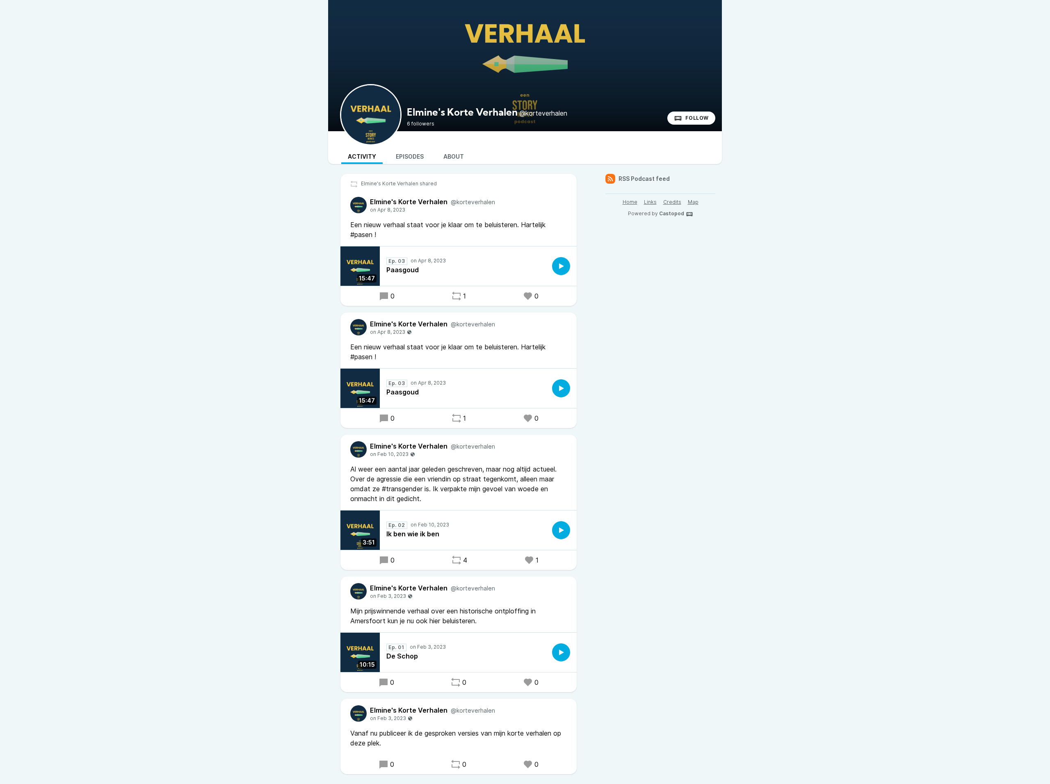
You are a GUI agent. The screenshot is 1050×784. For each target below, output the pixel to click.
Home (630, 202)
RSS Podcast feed (644, 178)
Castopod (671, 213)
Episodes (410, 156)
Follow (697, 118)
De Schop (402, 656)
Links (650, 202)
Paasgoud (402, 270)
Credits (672, 202)
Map (693, 202)
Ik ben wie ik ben (412, 534)
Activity (362, 156)
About (453, 156)
